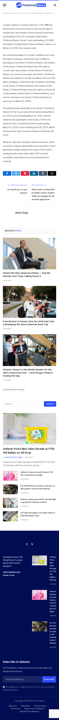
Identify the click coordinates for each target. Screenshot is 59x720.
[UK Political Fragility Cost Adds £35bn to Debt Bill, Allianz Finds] (10, 516)
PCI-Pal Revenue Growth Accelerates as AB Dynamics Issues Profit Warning (37, 487)
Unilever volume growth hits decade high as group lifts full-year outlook (38, 501)
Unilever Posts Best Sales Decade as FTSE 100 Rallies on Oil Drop (28, 451)
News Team (21, 212)
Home (5, 13)
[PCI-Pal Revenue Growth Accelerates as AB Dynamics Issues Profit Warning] (10, 489)
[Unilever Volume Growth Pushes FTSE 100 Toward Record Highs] (10, 476)
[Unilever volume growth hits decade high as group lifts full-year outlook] (10, 503)
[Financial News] (31, 5)
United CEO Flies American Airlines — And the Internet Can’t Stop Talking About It (26, 274)
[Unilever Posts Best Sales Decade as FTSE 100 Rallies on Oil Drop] (29, 429)
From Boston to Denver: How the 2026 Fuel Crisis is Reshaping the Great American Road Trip (28, 323)
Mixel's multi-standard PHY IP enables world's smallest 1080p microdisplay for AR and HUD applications (43, 194)
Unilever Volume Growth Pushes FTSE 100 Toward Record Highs (36, 474)
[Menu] (5, 5)
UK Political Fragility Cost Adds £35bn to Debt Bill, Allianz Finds (37, 514)
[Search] (54, 5)
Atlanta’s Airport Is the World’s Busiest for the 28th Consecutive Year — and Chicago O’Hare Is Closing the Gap (28, 373)
